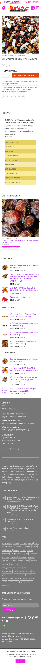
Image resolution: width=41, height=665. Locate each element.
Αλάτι (36, 543)
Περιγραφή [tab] (7, 113)
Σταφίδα (13, 91)
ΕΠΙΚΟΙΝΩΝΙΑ (7, 435)
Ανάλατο (27, 546)
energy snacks (6, 543)
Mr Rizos (16, 543)
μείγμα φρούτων (7, 575)
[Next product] (3, 65)
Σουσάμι (13, 561)
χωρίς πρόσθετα (14, 582)
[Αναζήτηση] (33, 8)
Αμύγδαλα (19, 87)
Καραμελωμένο (16, 553)
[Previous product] (8, 65)
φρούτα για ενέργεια (21, 578)
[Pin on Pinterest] (19, 96)
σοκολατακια (31, 575)
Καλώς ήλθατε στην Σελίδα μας (19, 528)
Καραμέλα (5, 553)
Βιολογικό (26, 87)
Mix (10, 81)
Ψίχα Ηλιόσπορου (22, 91)
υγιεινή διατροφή (7, 578)
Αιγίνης (12, 87)
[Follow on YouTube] (7, 621)
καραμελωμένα (7, 571)
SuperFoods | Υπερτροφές (20, 81)
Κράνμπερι (25, 89)
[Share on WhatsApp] (3, 96)
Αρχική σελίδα (7, 55)
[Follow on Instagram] (29, 617)
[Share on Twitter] (11, 96)
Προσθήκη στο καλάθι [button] (11, 248)
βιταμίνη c (26, 568)
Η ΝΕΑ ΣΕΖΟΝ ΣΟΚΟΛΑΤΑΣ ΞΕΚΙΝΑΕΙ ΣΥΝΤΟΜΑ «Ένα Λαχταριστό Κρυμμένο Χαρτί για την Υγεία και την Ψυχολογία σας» (22, 509)
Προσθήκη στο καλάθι (25, 75)
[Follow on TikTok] (33, 617)
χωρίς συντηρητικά (27, 582)
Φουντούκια (34, 561)
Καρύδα (4, 89)
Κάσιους (30, 550)
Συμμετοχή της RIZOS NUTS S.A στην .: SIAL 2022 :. (21, 520)
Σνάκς (4, 84)
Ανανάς (34, 546)
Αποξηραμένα (20, 55)
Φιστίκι (27, 561)
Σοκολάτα (31, 557)
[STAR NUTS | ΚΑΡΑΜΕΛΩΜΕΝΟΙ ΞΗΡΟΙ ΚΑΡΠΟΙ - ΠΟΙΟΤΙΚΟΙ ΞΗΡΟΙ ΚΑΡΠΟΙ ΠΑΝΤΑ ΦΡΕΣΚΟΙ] (18, 8)
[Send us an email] (36, 617)
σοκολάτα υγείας (19, 575)
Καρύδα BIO (11, 89)
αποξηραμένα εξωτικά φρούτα (11, 568)
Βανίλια (23, 550)
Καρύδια (18, 89)
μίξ (30, 89)
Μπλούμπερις (6, 91)
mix (8, 87)
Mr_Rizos (23, 543)
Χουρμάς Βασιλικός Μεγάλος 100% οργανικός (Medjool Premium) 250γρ (20, 241)
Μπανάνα (5, 557)
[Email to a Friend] (15, 96)
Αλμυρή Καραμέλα (8, 546)
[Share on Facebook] (7, 96)
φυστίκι (4, 582)
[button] (3, 8)
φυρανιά (32, 578)
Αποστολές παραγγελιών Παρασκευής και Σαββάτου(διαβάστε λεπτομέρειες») (23, 498)
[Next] (39, 226)
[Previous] (1, 226)
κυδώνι (16, 571)
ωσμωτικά (5, 585)
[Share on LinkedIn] (23, 96)
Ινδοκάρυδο (33, 87)
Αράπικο (16, 550)
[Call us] (3, 621)
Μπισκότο (14, 557)
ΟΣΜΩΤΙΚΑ (22, 557)
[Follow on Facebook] (26, 617)
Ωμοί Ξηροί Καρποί (12, 84)
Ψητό (11, 564)
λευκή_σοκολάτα (25, 571)
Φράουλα (5, 564)
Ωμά (16, 564)
